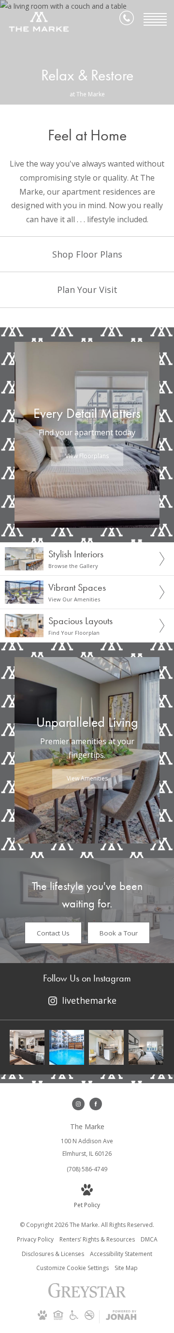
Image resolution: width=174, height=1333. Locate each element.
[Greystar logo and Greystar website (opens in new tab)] (87, 1295)
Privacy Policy (35, 1239)
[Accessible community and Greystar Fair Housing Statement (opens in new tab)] (74, 1318)
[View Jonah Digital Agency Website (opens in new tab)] (121, 1316)
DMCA (149, 1239)
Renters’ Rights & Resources (97, 1239)
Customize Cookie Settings (72, 1268)
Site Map (126, 1268)
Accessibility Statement (121, 1254)
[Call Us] (126, 20)
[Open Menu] (155, 19)
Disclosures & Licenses (53, 1254)
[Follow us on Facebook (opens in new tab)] (95, 1104)
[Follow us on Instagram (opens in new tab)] (78, 1104)
